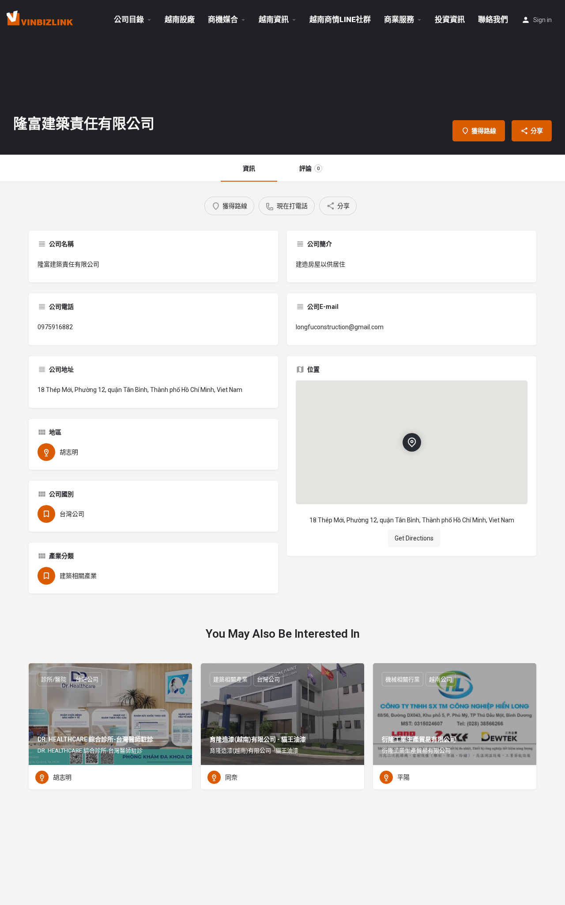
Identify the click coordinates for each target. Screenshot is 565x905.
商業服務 (399, 19)
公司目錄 (129, 19)
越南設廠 (180, 19)
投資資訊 (450, 19)
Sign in (542, 19)
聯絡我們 (493, 19)
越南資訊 (274, 19)
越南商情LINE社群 (340, 19)
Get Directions (414, 538)
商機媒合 (223, 19)
